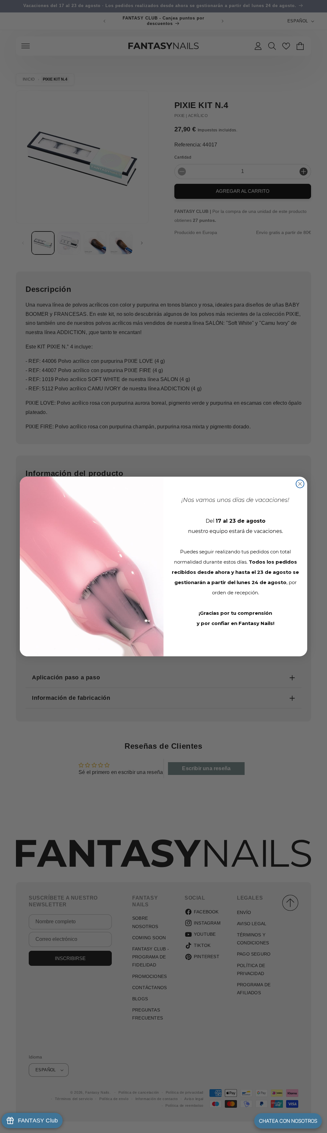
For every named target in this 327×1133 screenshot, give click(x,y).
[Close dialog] (300, 484)
